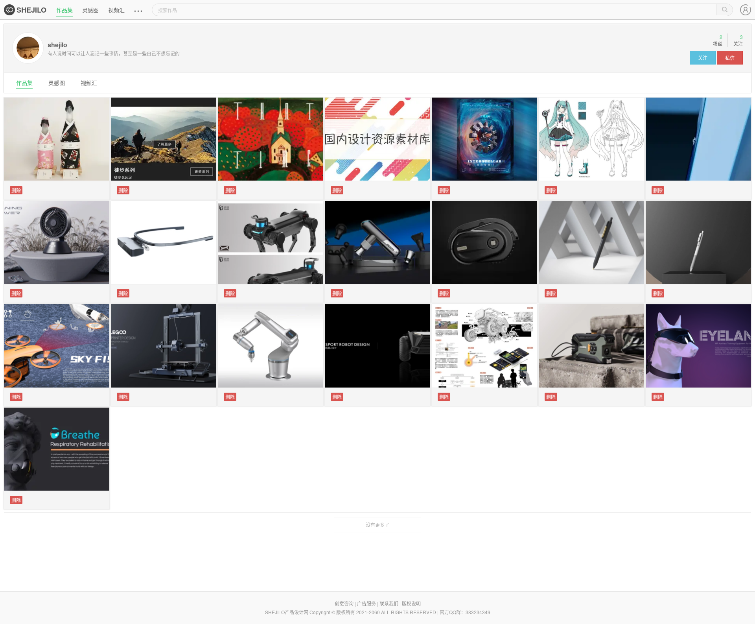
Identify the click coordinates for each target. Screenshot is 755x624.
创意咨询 (344, 603)
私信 (730, 57)
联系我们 (388, 603)
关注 (702, 57)
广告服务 (366, 603)
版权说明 (411, 603)
